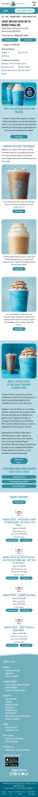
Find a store (19, 502)
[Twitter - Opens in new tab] (19, 774)
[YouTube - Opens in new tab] (23, 774)
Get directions (12, 540)
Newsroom (10, 707)
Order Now (19, 211)
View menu (26, 540)
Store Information (19, 486)
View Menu (19, 137)
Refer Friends (11, 688)
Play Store (11, 764)
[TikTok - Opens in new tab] (26, 774)
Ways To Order (11, 676)
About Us (7, 696)
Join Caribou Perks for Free (17, 685)
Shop (5, 724)
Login (5, 11)
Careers (8, 702)
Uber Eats (9, 673)
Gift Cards (8, 735)
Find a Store (9, 661)
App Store (11, 759)
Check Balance (11, 742)
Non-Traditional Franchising (18, 716)
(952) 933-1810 (21, 35)
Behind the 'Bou (11, 705)
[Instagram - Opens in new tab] (11, 774)
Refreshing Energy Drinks (19, 481)
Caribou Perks (10, 681)
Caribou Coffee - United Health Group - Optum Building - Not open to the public (19, 522)
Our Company (11, 699)
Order (6, 667)
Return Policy (11, 727)
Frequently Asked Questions (17, 750)
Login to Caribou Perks (15, 690)
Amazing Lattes (19, 477)
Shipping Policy (11, 730)
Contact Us (8, 747)
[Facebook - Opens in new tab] (15, 774)
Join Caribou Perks (24, 10)
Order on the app (12, 671)
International (11, 710)
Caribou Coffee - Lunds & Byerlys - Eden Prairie (19, 629)
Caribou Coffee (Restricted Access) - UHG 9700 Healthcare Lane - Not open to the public (19, 560)
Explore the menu (19, 461)
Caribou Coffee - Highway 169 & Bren (19, 595)
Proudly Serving (12, 719)
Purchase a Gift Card (14, 739)
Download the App (12, 755)
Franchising (10, 713)
